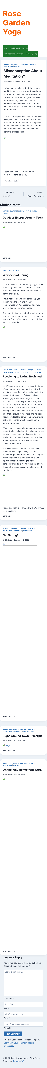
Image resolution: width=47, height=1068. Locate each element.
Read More (9, 258)
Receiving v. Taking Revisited (22, 376)
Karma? (8, 194)
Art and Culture (10, 211)
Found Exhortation (35, 194)
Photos (17, 66)
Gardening (7, 270)
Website (7, 1028)
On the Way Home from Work (22, 769)
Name (7, 1008)
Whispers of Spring (16, 275)
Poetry (34, 731)
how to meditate (11, 181)
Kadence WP (18, 1061)
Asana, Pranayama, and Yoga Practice (20, 64)
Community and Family (27, 211)
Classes (24, 48)
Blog (5, 48)
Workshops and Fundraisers (14, 54)
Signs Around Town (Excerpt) (22, 736)
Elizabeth (9, 82)
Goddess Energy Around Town (23, 217)
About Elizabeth (14, 48)
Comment (9, 998)
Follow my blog (31, 54)
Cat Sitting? (11, 535)
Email (7, 1018)
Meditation (8, 66)
